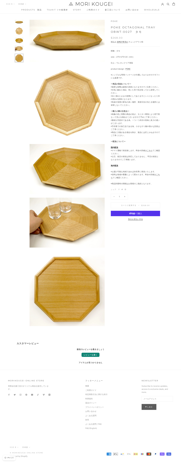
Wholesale (152, 10)
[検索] (168, 4)
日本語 (21, 4)
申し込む (149, 407)
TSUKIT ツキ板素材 (57, 10)
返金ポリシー (90, 403)
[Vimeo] (44, 394)
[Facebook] (119, 189)
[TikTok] (38, 394)
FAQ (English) (91, 428)
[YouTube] (32, 394)
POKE (127, 69)
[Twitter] (122, 189)
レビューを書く (90, 355)
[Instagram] (20, 394)
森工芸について (112, 10)
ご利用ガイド (93, 10)
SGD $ (9, 4)
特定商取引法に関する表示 (96, 394)
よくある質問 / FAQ (93, 424)
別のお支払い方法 (135, 219)
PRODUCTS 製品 (31, 10)
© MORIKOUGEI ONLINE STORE (26, 453)
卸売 (87, 420)
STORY (77, 10)
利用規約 (89, 398)
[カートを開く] (174, 4)
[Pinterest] (125, 189)
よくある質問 (90, 415)
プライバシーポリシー (94, 407)
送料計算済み (122, 42)
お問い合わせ (132, 10)
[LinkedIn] (49, 394)
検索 (87, 386)
